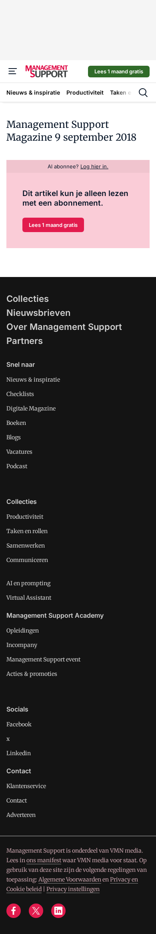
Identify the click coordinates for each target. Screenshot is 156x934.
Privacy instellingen (73, 889)
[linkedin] (58, 911)
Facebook (19, 724)
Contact (16, 800)
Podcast (16, 466)
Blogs (13, 437)
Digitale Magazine (31, 408)
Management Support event (43, 659)
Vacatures (19, 451)
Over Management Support (64, 326)
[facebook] (13, 911)
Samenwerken (25, 545)
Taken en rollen (27, 531)
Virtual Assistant (28, 597)
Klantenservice (26, 786)
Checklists (20, 394)
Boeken (16, 423)
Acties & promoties (31, 673)
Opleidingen (22, 630)
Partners (24, 341)
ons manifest (43, 860)
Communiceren (27, 560)
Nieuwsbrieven (38, 312)
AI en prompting (28, 583)
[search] (143, 92)
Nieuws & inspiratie (33, 379)
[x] (36, 911)
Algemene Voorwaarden (69, 879)
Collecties (27, 298)
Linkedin (18, 753)
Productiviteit (24, 516)
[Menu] (12, 71)
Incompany (21, 645)
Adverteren (21, 815)
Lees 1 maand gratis (118, 71)
